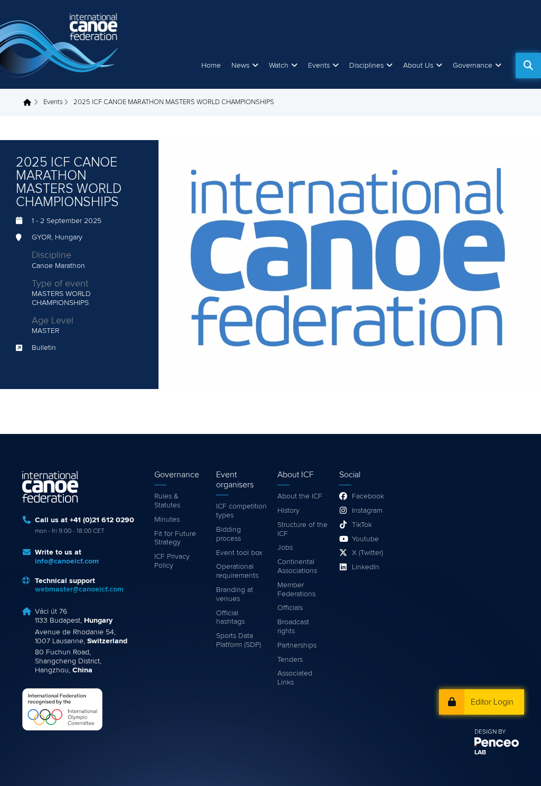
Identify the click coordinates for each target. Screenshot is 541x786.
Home (211, 65)
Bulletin (44, 348)
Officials (290, 608)
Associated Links (294, 678)
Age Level (52, 321)
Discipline (51, 255)
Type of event (60, 284)
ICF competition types (241, 511)
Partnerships (296, 645)
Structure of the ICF (302, 529)
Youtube (365, 539)
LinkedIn (365, 567)
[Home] (61, 44)
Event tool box (239, 553)
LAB (480, 753)
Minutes (167, 519)
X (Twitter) (367, 553)
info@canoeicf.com (67, 561)
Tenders (290, 659)
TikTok (362, 525)
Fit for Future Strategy (175, 538)
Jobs (285, 547)
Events (53, 102)
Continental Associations (297, 566)
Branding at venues (234, 594)
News (240, 65)
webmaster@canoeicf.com (79, 589)
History (288, 510)
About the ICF (299, 496)
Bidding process (228, 534)
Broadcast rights (293, 626)
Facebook (368, 496)
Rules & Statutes (167, 501)
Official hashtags (230, 617)
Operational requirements (237, 571)
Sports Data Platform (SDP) (238, 640)
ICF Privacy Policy (172, 561)
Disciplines (366, 65)
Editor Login (492, 702)
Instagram (367, 510)
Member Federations (296, 589)
